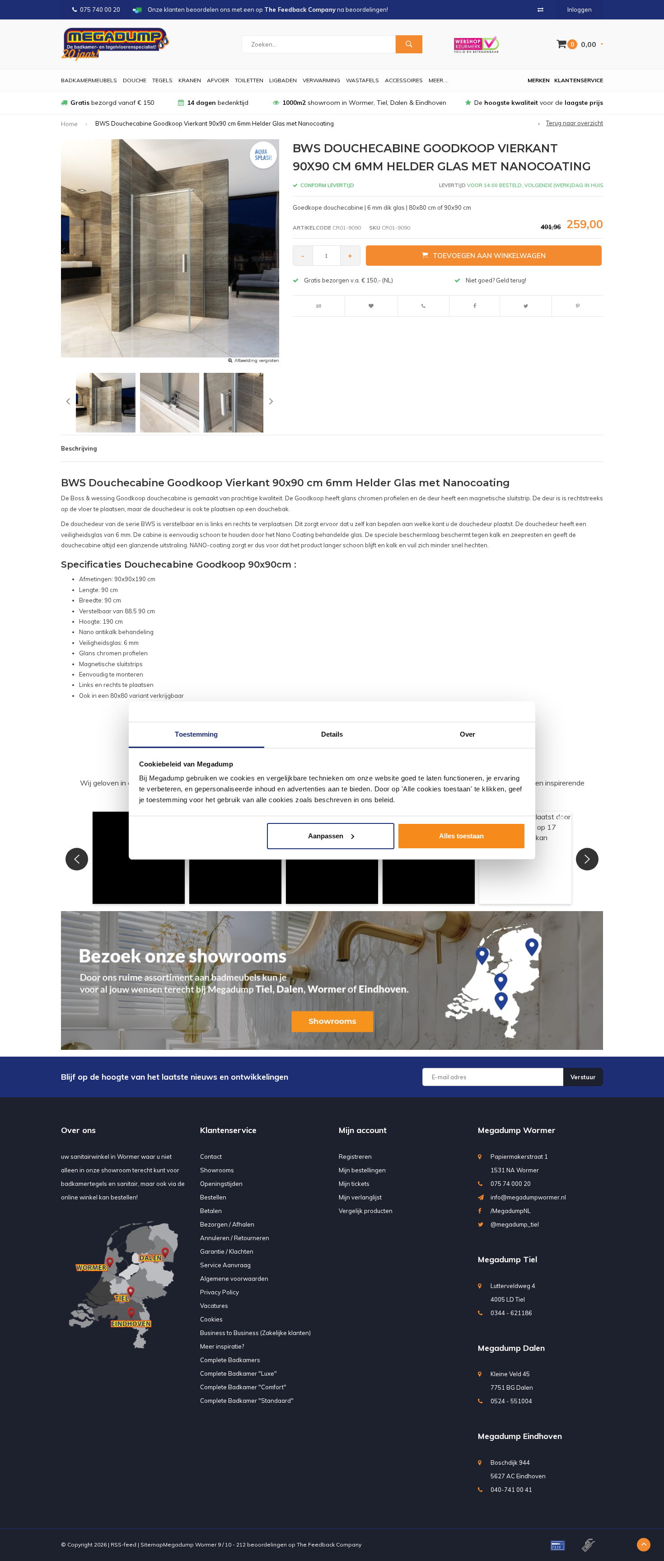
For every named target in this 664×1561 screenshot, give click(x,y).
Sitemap (151, 1544)
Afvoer (218, 80)
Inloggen (579, 9)
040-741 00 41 (511, 1489)
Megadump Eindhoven (520, 1436)
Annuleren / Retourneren (234, 1237)
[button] (76, 859)
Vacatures (214, 1305)
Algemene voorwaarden (234, 1278)
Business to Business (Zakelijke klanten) (255, 1332)
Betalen (211, 1210)
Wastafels (362, 80)
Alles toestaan (461, 836)
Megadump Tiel (507, 1259)
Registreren (355, 1156)
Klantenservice (578, 80)
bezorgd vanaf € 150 (112, 103)
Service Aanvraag (225, 1265)
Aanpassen (325, 836)
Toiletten (249, 80)
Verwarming (321, 80)
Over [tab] (467, 734)
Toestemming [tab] (196, 734)
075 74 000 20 (511, 1183)
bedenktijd (217, 103)
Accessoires (404, 80)
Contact (211, 1156)
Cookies (211, 1319)
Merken (539, 80)
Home (69, 123)
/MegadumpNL (511, 1210)
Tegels (162, 80)
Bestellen (213, 1197)
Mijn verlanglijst (360, 1197)
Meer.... (439, 80)
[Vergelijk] (540, 9)
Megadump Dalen (511, 1348)
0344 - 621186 (511, 1313)
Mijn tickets (354, 1183)
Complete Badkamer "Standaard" (247, 1400)
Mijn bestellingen (362, 1170)
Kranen (189, 80)
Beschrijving (79, 448)
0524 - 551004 (511, 1401)
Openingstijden (221, 1183)
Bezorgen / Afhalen (227, 1224)
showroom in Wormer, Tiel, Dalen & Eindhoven (364, 103)
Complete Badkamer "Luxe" (238, 1373)
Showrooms (217, 1170)
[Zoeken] (408, 44)
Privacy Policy (219, 1292)
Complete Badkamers (230, 1360)
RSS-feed (123, 1544)
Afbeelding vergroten (256, 360)
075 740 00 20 (100, 9)
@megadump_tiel (515, 1224)
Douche (134, 80)
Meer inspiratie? (222, 1346)
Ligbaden (283, 80)
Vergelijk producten (366, 1210)
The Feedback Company (329, 1544)
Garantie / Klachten (226, 1251)
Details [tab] (332, 734)
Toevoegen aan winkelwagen (489, 255)
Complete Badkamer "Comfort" (243, 1387)
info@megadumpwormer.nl (528, 1197)
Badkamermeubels (89, 80)
